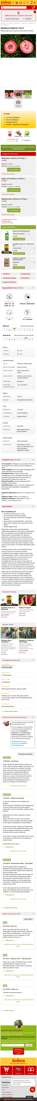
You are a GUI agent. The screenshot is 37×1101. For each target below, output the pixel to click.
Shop (6, 1073)
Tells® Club (19, 1073)
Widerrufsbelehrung (7, 1094)
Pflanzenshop (10, 23)
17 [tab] (35, 87)
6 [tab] (12, 87)
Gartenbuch (31, 1073)
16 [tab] (33, 87)
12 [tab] (24, 87)
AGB (3, 1090)
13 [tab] (26, 87)
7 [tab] (14, 87)
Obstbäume (17, 23)
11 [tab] (22, 87)
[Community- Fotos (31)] (27, 94)
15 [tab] (31, 87)
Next (33, 599)
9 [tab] (18, 87)
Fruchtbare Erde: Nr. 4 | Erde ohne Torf (23, 244)
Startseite (3, 23)
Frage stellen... (28, 919)
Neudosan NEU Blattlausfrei (21, 231)
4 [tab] (8, 87)
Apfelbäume (24, 23)
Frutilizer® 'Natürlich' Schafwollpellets (19, 258)
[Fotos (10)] (9, 94)
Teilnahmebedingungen (18, 745)
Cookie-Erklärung (6, 1092)
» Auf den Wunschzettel (8, 174)
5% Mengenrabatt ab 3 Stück (9, 219)
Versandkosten (6, 222)
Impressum (5, 1085)
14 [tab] (29, 87)
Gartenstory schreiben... (25, 754)
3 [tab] (6, 87)
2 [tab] (4, 87)
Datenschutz (5, 1087)
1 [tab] (2, 87)
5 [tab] (10, 87)
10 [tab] (20, 87)
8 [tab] (16, 87)
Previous (2, 599)
